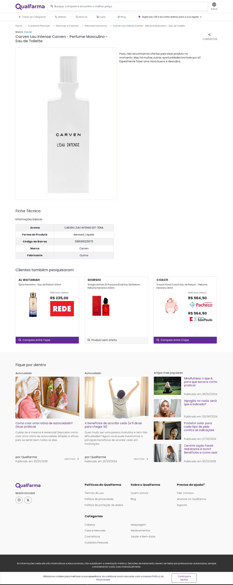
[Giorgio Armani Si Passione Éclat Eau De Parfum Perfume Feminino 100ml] (102, 304)
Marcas (82, 16)
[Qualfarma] (30, 6)
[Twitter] (28, 500)
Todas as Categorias (33, 16)
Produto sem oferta (104, 340)
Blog (123, 16)
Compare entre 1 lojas (36, 340)
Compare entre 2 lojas (175, 340)
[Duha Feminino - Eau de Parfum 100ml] (33, 304)
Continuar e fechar (184, 578)
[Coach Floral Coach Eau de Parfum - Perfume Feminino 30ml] (171, 307)
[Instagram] (19, 500)
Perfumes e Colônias (67, 25)
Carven (28, 32)
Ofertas (61, 16)
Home (18, 25)
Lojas (102, 16)
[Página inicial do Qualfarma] (47, 485)
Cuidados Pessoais (39, 25)
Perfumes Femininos (96, 25)
